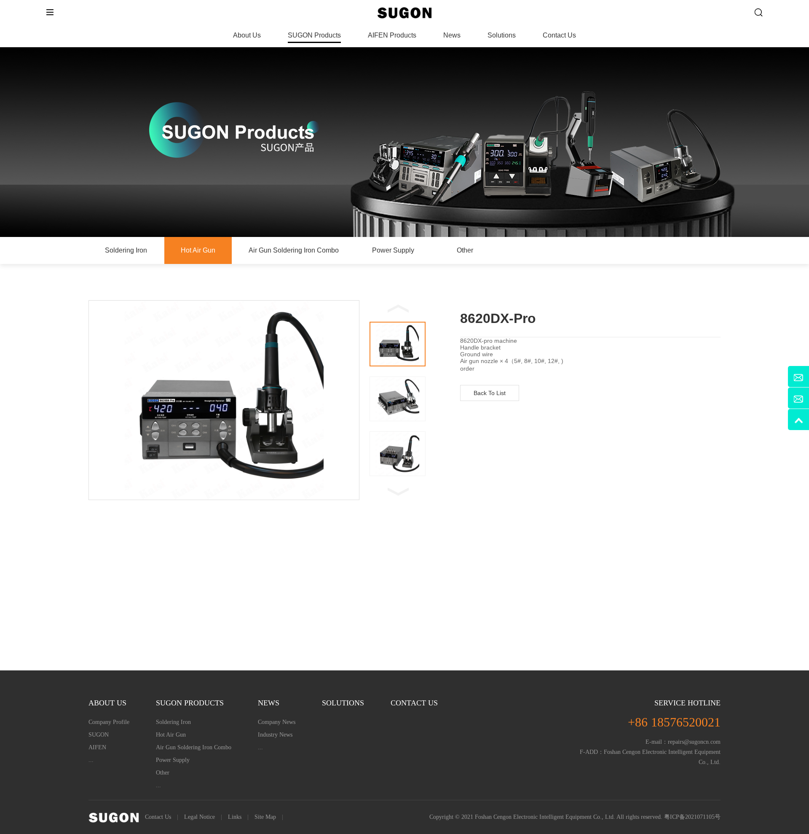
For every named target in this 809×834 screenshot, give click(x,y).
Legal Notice (199, 817)
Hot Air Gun (198, 250)
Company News (276, 722)
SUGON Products (314, 35)
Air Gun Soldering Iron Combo (294, 250)
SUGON (98, 735)
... (91, 760)
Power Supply (393, 250)
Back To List (490, 393)
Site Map (265, 817)
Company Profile (108, 722)
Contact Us (559, 35)
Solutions (502, 35)
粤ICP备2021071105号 (692, 817)
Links (234, 817)
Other (465, 250)
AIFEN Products (392, 35)
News (452, 35)
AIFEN (97, 747)
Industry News (275, 735)
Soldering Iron (126, 250)
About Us (247, 35)
